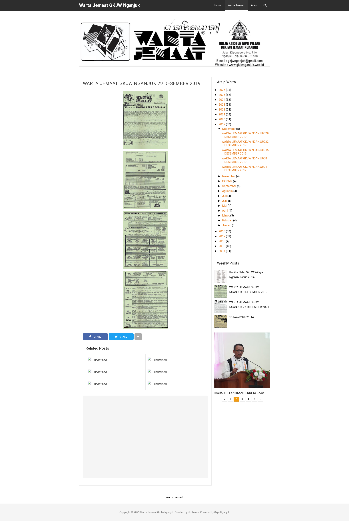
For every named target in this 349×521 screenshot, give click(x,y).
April (225, 210)
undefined (100, 360)
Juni (225, 201)
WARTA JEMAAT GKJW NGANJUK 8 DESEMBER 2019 (244, 160)
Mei (225, 205)
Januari (227, 225)
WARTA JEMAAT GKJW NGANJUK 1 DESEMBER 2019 (244, 168)
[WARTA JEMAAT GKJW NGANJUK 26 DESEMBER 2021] (220, 306)
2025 (222, 95)
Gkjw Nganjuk (222, 512)
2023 (222, 104)
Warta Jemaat (236, 5)
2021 (222, 114)
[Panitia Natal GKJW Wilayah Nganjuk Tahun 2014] (220, 276)
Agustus (227, 191)
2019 (222, 124)
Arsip (254, 5)
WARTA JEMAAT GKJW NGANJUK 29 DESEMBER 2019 (142, 83)
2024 (222, 99)
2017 (222, 236)
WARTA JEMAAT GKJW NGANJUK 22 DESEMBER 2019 (245, 143)
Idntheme (193, 512)
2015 (222, 246)
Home (217, 5)
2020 (222, 119)
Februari (227, 220)
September (229, 186)
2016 (222, 241)
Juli (224, 196)
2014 (222, 251)
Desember (229, 129)
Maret (226, 215)
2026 (222, 90)
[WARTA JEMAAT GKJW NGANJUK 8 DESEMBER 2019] (220, 291)
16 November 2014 (241, 317)
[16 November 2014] (220, 321)
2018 (222, 231)
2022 (222, 109)
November (229, 176)
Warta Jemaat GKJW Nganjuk (157, 512)
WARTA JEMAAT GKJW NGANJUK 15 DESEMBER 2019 (245, 151)
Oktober (227, 181)
